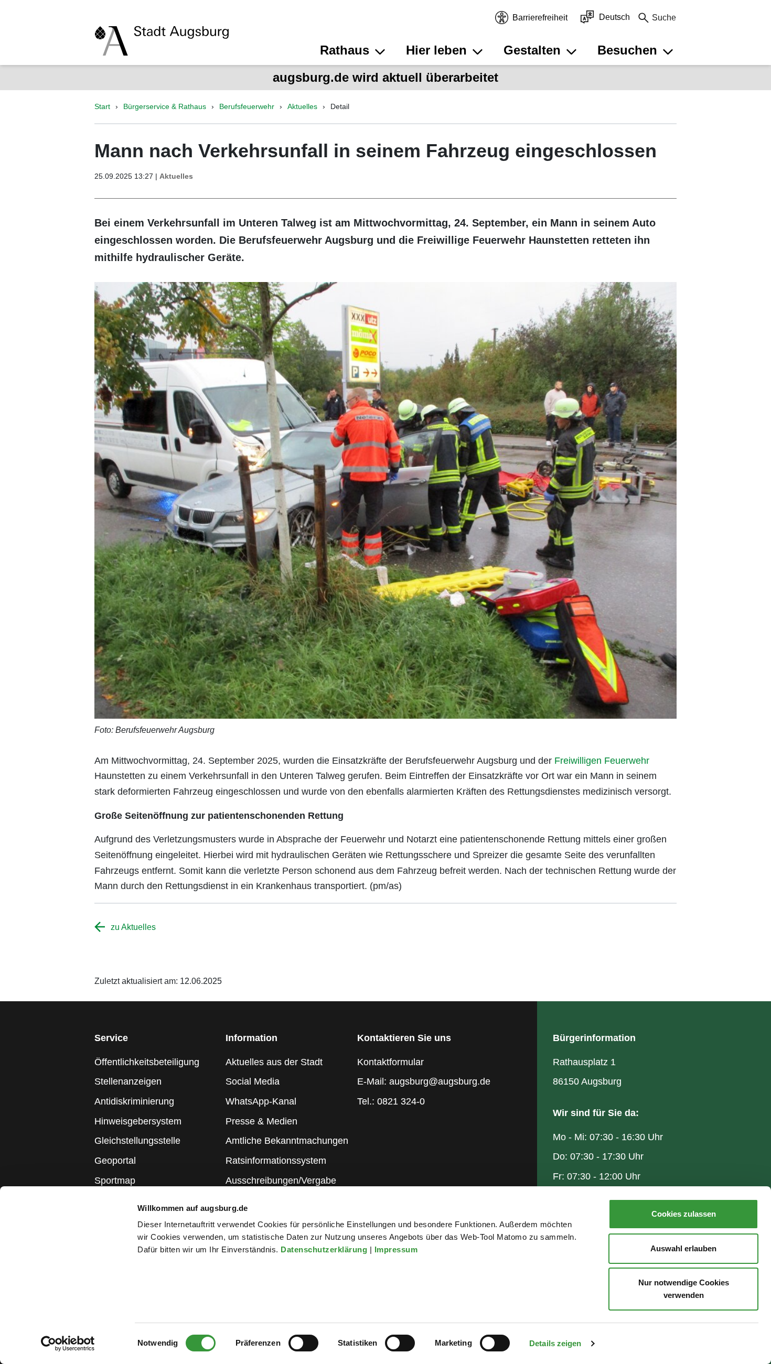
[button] (354, 50)
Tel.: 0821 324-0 (391, 1101)
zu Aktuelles (133, 927)
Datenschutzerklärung (325, 1249)
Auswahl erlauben (683, 1248)
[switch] (303, 1343)
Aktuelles (302, 106)
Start (102, 106)
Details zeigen (555, 1343)
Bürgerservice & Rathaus (164, 106)
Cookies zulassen (683, 1213)
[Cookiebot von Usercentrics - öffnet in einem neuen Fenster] (68, 1343)
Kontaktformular (390, 1062)
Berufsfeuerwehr (246, 106)
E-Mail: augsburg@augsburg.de (423, 1081)
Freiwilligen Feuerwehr (601, 760)
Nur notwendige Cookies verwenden (683, 1289)
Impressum (397, 1249)
